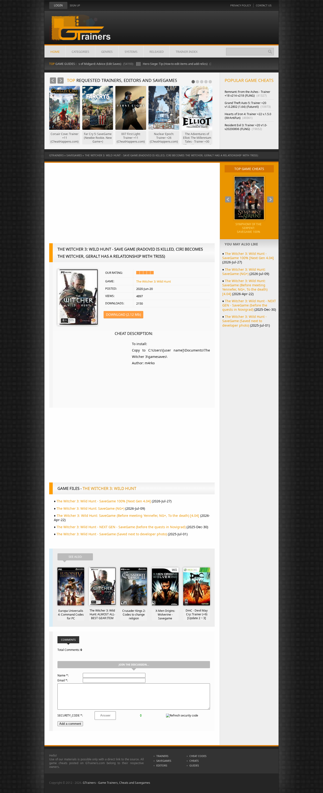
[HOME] (84, 31)
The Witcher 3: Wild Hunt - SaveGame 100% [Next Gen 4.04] (104, 501)
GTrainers (56, 155)
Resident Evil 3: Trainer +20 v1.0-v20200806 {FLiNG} (246, 127)
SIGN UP (75, 5)
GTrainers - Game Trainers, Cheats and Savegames (116, 783)
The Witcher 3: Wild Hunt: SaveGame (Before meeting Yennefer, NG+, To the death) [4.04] (128, 515)
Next (60, 80)
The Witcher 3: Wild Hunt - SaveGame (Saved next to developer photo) (112, 534)
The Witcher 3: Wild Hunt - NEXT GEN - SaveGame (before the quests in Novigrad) (121, 527)
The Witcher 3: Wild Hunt (153, 281)
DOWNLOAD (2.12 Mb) (123, 314)
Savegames (74, 155)
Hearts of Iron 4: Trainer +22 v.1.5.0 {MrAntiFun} (248, 116)
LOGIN (58, 5)
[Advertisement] (132, 205)
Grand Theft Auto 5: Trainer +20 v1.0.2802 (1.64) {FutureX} (248, 105)
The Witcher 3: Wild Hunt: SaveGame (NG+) (90, 508)
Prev (53, 80)
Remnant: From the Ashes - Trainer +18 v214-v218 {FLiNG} (247, 94)
